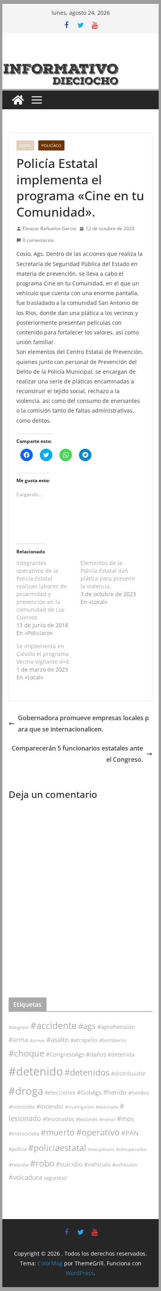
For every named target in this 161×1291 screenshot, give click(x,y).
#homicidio (22, 1106)
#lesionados (58, 1119)
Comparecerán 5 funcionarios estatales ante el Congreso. (77, 754)
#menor (107, 1119)
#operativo (98, 1132)
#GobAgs (89, 1092)
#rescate (19, 1164)
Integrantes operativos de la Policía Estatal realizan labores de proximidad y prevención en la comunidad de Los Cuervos (41, 590)
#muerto (58, 1132)
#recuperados (131, 1149)
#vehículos (124, 1165)
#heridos (138, 1092)
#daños (96, 1054)
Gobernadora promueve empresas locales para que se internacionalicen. (83, 723)
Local (25, 145)
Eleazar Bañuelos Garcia (49, 228)
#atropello (83, 1040)
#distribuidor (128, 1073)
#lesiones (87, 1119)
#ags (87, 1026)
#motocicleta (24, 1133)
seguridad (55, 1177)
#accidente (53, 1025)
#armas (37, 1040)
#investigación (79, 1107)
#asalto (58, 1039)
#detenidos (86, 1072)
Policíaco (51, 145)
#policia (18, 1149)
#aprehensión (116, 1026)
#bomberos (112, 1040)
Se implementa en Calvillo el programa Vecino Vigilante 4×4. (43, 653)
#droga (26, 1091)
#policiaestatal (57, 1147)
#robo (42, 1163)
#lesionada (107, 1107)
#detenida (121, 1054)
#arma (18, 1040)
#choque (26, 1053)
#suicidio (69, 1164)
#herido (115, 1092)
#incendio (49, 1106)
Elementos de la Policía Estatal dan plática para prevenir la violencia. (108, 574)
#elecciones (60, 1092)
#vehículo (97, 1164)
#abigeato (19, 1027)
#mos (125, 1118)
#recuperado (101, 1149)
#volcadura (25, 1177)
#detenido (36, 1071)
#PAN (130, 1132)
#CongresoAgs (65, 1054)
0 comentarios (38, 240)
